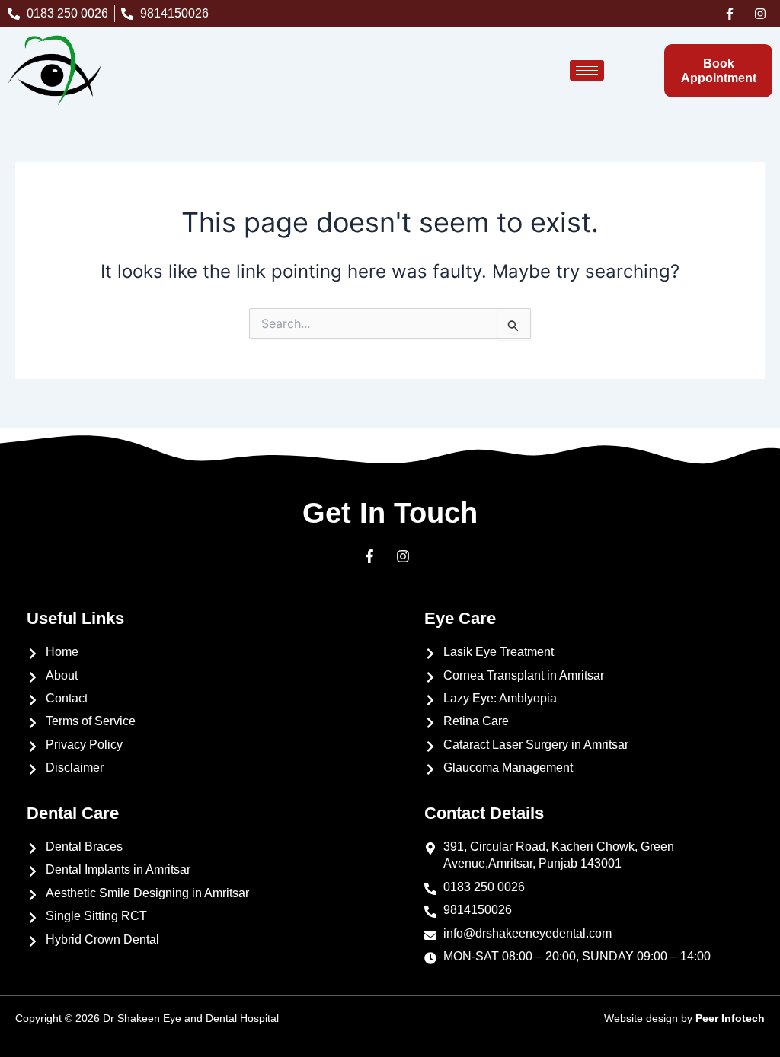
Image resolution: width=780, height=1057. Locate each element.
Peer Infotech (730, 1018)
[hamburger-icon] (587, 70)
